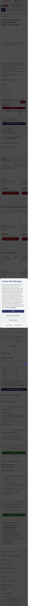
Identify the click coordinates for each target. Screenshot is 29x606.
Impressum (9, 325)
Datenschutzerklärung (11, 307)
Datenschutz (18, 325)
